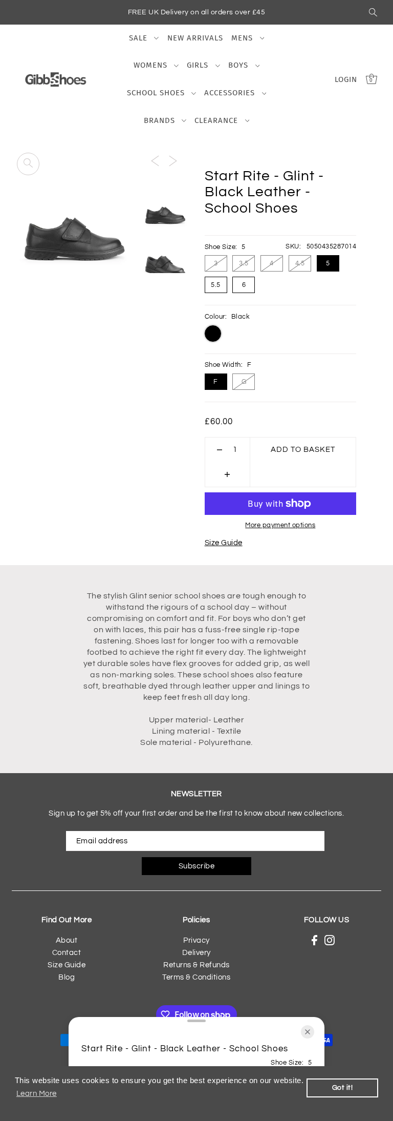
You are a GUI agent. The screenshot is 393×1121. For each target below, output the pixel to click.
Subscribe (197, 866)
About (67, 940)
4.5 (300, 263)
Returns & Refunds (196, 965)
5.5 (216, 284)
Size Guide (224, 543)
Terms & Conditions (196, 977)
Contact (66, 953)
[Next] (173, 161)
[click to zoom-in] (28, 164)
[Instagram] (329, 940)
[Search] (373, 12)
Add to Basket (303, 449)
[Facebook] (314, 940)
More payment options (280, 525)
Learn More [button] (36, 1093)
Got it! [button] (342, 1087)
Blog (66, 977)
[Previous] (155, 161)
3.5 (244, 263)
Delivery (196, 953)
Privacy (196, 940)
